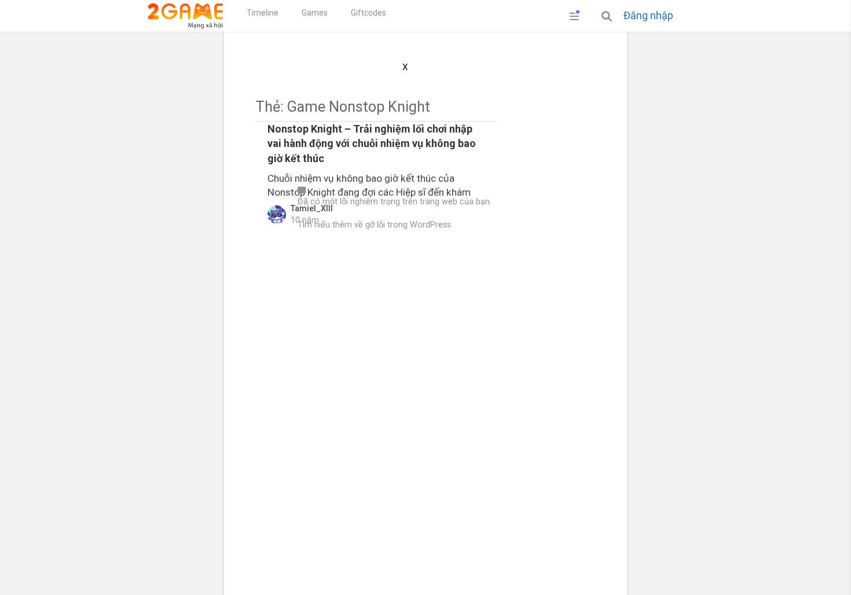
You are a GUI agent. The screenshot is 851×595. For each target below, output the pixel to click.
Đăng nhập (648, 15)
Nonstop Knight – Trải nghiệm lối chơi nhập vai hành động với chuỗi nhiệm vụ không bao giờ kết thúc (371, 143)
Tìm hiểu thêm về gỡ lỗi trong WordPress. (375, 225)
